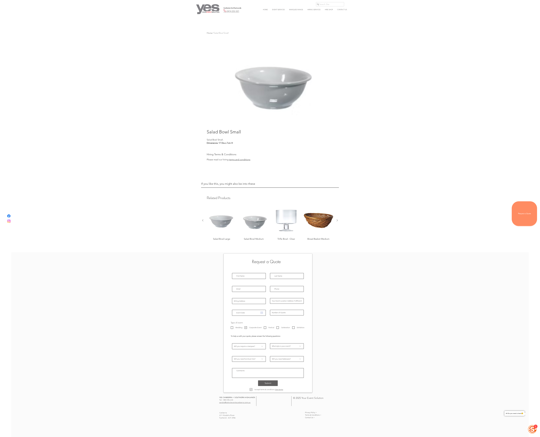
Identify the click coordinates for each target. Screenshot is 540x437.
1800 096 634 (228, 400)
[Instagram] (9, 221)
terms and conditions (239, 159)
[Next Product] (337, 220)
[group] (270, 224)
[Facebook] (9, 216)
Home (209, 33)
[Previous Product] (202, 220)
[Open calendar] (262, 313)
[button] (278, 9)
